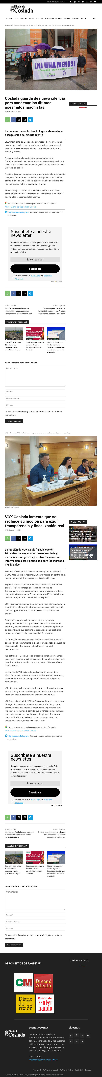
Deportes (39, 18)
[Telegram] (83, 1)
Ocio (16, 18)
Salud (31, 18)
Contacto (88, 1070)
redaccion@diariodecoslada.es (43, 1059)
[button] (94, 18)
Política (67, 18)
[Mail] (79, 1)
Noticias (9, 18)
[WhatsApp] (91, 1)
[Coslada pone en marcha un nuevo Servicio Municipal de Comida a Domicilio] (35, 333)
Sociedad (75, 18)
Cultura (24, 18)
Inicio (7, 25)
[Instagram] (74, 1)
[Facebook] (70, 1)
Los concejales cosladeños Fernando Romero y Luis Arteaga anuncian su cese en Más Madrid (51, 311)
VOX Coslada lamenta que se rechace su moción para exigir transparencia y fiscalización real (18, 311)
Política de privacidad (50, 1070)
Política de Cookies (66, 1070)
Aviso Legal (35, 276)
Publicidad (78, 1070)
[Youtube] (95, 1)
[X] (87, 1)
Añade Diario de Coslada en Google (20, 207)
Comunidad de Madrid (53, 18)
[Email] (24, 119)
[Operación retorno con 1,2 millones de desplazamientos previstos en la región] (14, 333)
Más (82, 18)
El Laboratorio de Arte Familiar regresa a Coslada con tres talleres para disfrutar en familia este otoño (56, 347)
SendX (60, 282)
